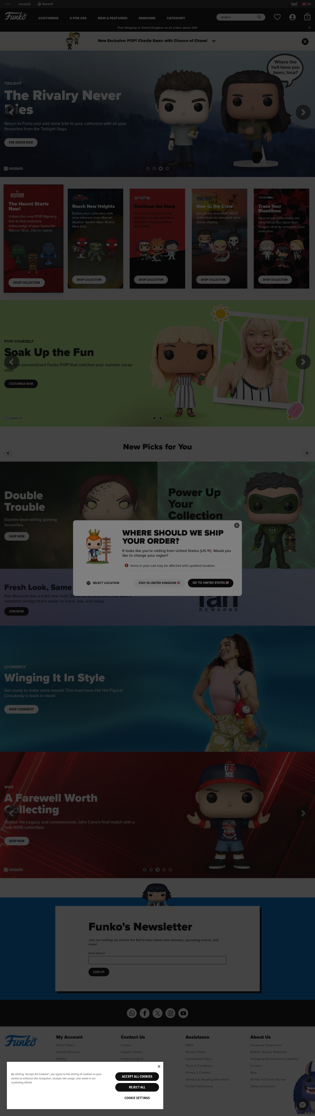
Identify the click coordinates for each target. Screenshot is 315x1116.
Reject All (137, 1087)
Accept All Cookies (137, 1076)
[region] (85, 1085)
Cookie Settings (137, 1098)
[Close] (159, 1066)
